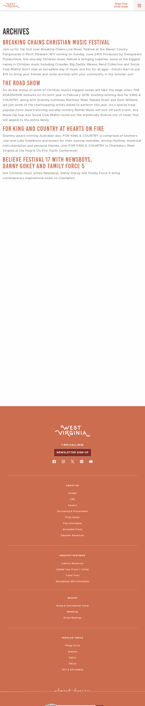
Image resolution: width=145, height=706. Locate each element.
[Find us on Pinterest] (81, 462)
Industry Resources (72, 563)
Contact (72, 493)
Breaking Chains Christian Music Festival (56, 42)
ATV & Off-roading (72, 670)
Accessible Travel (72, 529)
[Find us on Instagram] (63, 462)
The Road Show (21, 83)
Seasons (72, 652)
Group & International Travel (72, 606)
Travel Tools (73, 575)
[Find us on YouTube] (90, 462)
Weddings (72, 612)
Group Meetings (72, 618)
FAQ (72, 499)
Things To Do (72, 646)
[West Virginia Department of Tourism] (11, 5)
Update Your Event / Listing (72, 569)
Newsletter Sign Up (73, 452)
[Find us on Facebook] (54, 462)
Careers (72, 505)
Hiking (72, 664)
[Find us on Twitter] (72, 462)
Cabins (72, 658)
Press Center (72, 517)
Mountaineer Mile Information (72, 581)
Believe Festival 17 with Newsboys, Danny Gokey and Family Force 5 (47, 163)
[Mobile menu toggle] (139, 6)
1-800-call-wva (72, 445)
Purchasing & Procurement (72, 511)
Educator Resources (72, 535)
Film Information (72, 523)
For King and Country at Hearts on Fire (53, 128)
